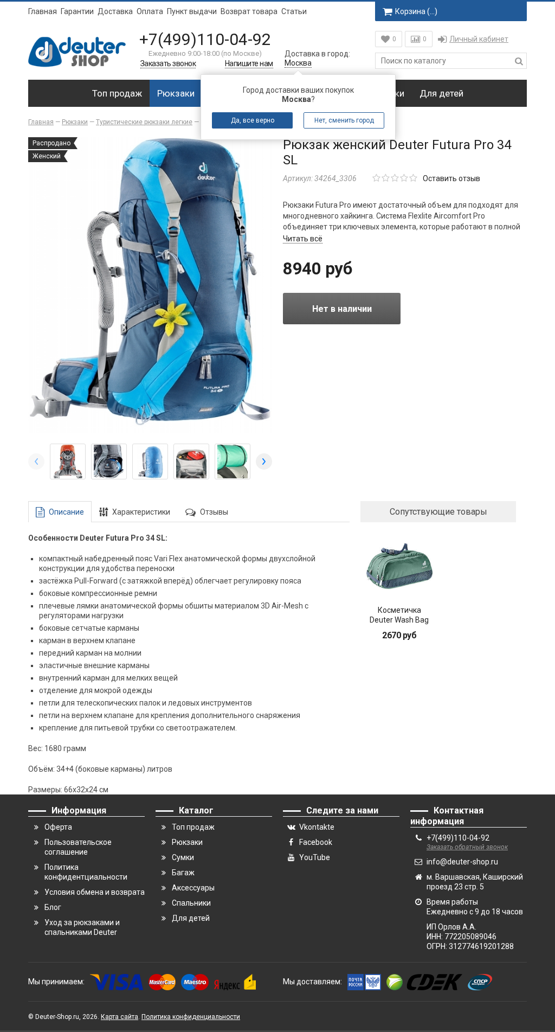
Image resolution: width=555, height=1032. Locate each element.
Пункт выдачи (192, 11)
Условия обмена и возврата (94, 892)
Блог (52, 907)
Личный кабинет (478, 39)
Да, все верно (252, 120)
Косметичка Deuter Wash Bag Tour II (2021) (399, 620)
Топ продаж (117, 93)
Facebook (315, 842)
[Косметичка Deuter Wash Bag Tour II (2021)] (399, 566)
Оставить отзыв (451, 178)
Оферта (58, 827)
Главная (42, 11)
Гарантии (77, 11)
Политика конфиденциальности (190, 1017)
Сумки (183, 857)
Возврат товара (249, 11)
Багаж (183, 872)
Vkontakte (316, 827)
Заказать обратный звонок (467, 847)
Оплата (150, 11)
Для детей (441, 93)
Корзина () (416, 11)
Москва (298, 63)
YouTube (314, 857)
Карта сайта (119, 1017)
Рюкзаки (176, 93)
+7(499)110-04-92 (205, 39)
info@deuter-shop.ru (462, 861)
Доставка (115, 11)
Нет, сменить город (344, 120)
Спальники (191, 903)
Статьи (294, 11)
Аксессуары (193, 887)
